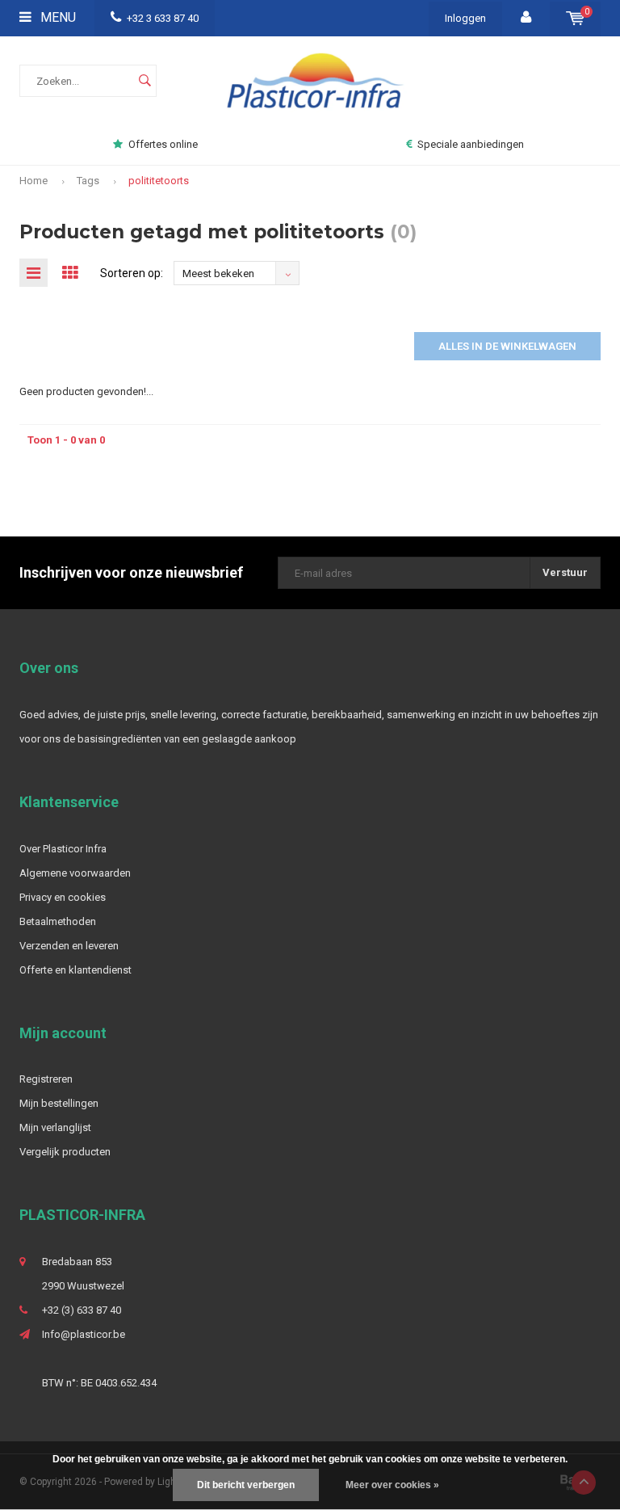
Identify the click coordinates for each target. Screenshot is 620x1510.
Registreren (46, 1079)
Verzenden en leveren (69, 946)
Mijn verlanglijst (55, 1127)
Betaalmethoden (57, 921)
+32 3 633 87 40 (163, 18)
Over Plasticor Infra (63, 849)
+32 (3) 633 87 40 (81, 1310)
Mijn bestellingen (58, 1103)
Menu (56, 17)
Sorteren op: (131, 273)
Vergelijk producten (65, 1152)
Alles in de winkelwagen (507, 346)
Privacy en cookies (62, 897)
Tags (88, 181)
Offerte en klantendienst (75, 970)
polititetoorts (158, 181)
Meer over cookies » (392, 1485)
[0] (575, 18)
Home (33, 181)
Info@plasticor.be (83, 1334)
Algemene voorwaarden (75, 873)
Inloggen (465, 18)
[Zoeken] (144, 81)
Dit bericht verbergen (246, 1485)
